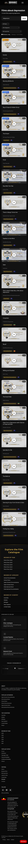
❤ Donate (23, 841)
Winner (6, 39)
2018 (24, 513)
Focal (4, 160)
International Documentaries (11, 589)
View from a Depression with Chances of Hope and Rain (13, 423)
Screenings (3, 777)
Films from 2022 (8, 569)
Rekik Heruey (6, 400)
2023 (24, 92)
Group (2, 751)
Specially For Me (7, 450)
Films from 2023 (8, 567)
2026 (2, 733)
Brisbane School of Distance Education (11, 295)
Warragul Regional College (9, 137)
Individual (3, 753)
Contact (3, 781)
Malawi (6, 600)
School (2, 761)
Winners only (6, 34)
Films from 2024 (8, 564)
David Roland (6, 506)
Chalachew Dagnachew (8, 321)
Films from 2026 (8, 560)
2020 (24, 329)
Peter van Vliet (6, 480)
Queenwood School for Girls (9, 532)
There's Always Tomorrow (10, 212)
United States (7, 606)
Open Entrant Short (9, 584)
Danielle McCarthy (7, 242)
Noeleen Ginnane (7, 427)
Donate (3, 779)
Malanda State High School (9, 216)
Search (24, 18)
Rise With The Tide (8, 186)
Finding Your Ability (8, 529)
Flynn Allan (5, 58)
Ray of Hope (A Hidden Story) (11, 107)
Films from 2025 (8, 562)
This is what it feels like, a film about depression (13, 291)
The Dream (6, 133)
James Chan (5, 189)
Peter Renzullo (6, 163)
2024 (24, 65)
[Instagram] (10, 790)
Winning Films (4, 773)
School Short (7, 580)
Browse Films (4, 771)
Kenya (2, 725)
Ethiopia (6, 602)
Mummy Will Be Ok (8, 81)
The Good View (7, 397)
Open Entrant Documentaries (11, 582)
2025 (24, 170)
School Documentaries (9, 578)
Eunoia (5, 55)
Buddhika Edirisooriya (8, 348)
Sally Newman (6, 84)
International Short (9, 587)
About (2, 769)
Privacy (4, 839)
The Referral (6, 476)
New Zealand (7, 604)
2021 (24, 434)
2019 (24, 39)
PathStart (5, 268)
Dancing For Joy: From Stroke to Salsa (13, 502)
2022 (24, 302)
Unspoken (6, 318)
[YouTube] (6, 790)
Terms (8, 839)
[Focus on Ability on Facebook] (2, 790)
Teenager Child (4, 755)
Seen (4, 265)
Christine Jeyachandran (8, 111)
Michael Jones (6, 453)
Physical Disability (5, 757)
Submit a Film (4, 775)
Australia (6, 597)
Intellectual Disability (6, 759)
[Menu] (23, 2)
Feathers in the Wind (9, 238)
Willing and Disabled (8, 370)
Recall (4, 344)
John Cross (5, 374)
